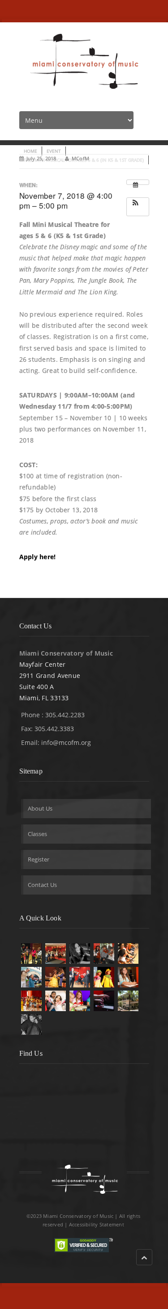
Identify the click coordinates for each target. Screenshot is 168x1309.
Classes (37, 834)
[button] (138, 206)
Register (38, 859)
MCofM (80, 158)
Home (30, 151)
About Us (40, 808)
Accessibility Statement (96, 1224)
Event (54, 151)
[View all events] (137, 182)
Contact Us (42, 885)
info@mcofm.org (66, 742)
